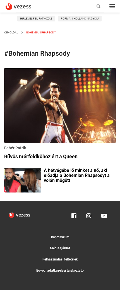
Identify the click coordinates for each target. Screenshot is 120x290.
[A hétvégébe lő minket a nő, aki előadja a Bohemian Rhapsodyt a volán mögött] (22, 179)
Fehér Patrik (15, 148)
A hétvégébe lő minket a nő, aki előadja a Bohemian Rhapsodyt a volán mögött (77, 175)
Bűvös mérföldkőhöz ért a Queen (41, 156)
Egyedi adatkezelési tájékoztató (60, 270)
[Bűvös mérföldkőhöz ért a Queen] (60, 106)
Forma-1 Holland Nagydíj (80, 18)
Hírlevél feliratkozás (36, 18)
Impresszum (60, 237)
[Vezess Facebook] (73, 214)
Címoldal (11, 32)
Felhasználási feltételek (60, 259)
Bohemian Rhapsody (41, 32)
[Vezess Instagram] (88, 214)
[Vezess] (24, 6)
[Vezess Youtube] (103, 214)
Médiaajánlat (60, 248)
